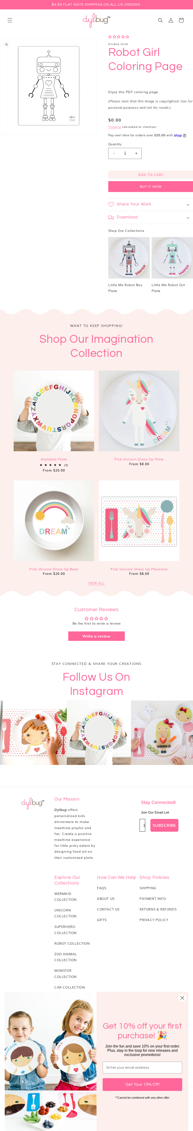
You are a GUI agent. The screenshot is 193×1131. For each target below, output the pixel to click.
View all (96, 582)
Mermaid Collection (65, 896)
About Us (106, 898)
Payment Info (153, 898)
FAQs (101, 887)
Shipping (114, 127)
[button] (10, 20)
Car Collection (69, 987)
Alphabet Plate (54, 459)
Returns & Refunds (158, 909)
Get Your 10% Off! (142, 1084)
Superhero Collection (65, 929)
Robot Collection (72, 943)
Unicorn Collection (65, 913)
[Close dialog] (182, 998)
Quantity (115, 144)
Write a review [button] (96, 636)
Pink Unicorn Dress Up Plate (139, 459)
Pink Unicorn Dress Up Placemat (139, 569)
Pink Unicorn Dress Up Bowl (53, 569)
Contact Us (108, 909)
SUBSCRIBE (164, 825)
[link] (90, 733)
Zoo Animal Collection (65, 957)
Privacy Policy (154, 919)
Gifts (102, 919)
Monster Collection (65, 973)
